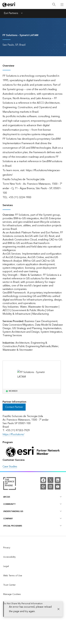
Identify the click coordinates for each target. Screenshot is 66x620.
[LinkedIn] (58, 480)
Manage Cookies (12, 594)
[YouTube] (58, 487)
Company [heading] (8, 518)
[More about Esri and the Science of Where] (9, 484)
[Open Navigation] (62, 4)
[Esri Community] (43, 487)
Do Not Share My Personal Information (23, 604)
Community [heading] (9, 504)
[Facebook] (43, 480)
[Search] (54, 4)
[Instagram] (50, 487)
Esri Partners (11, 13)
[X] (50, 480)
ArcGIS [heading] (6, 497)
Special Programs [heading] (12, 526)
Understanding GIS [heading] (13, 511)
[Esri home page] (9, 4)
